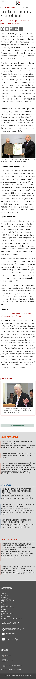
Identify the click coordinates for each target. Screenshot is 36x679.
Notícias (3, 602)
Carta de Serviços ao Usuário (14, 665)
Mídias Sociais (5, 617)
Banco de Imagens (6, 606)
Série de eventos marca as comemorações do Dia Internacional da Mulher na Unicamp (18, 464)
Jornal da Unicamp (7, 599)
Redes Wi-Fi (10, 660)
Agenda (3, 594)
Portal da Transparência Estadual (11, 618)
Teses (3, 604)
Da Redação (10, 21)
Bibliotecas (4, 615)
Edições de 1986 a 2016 (8, 601)
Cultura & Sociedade (9, 539)
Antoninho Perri (24, 21)
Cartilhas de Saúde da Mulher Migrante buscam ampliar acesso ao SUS (16, 521)
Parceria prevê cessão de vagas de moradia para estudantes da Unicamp (18, 505)
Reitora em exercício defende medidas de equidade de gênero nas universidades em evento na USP (17, 491)
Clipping (3, 597)
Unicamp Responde (7, 613)
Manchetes (4, 595)
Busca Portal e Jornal (7, 608)
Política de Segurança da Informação (11, 669)
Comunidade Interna (9, 437)
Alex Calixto (16, 23)
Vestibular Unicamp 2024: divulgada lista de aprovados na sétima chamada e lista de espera (18, 455)
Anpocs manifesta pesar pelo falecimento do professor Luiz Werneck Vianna (18, 567)
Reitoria (3, 611)
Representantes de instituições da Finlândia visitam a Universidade (18, 442)
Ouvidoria (4, 609)
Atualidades (25, 7)
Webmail (8, 656)
